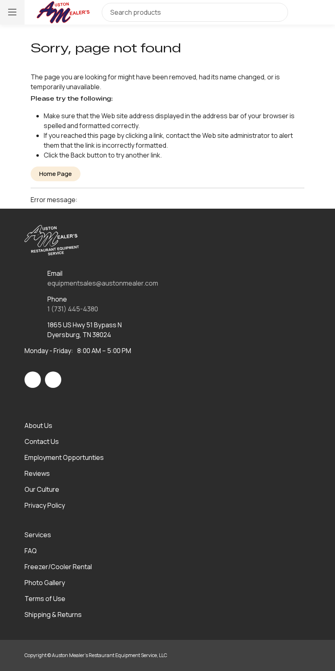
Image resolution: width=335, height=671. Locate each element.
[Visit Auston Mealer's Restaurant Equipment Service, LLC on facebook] (33, 380)
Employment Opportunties (64, 457)
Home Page (55, 173)
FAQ (31, 550)
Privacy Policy (45, 505)
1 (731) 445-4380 (72, 308)
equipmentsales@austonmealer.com (102, 283)
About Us (38, 425)
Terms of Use (45, 598)
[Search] (276, 12)
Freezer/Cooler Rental (58, 566)
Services (38, 534)
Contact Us (42, 441)
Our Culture (42, 489)
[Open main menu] (12, 12)
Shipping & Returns (53, 614)
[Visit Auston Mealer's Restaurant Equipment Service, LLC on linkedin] (53, 380)
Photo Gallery (45, 582)
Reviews (37, 473)
